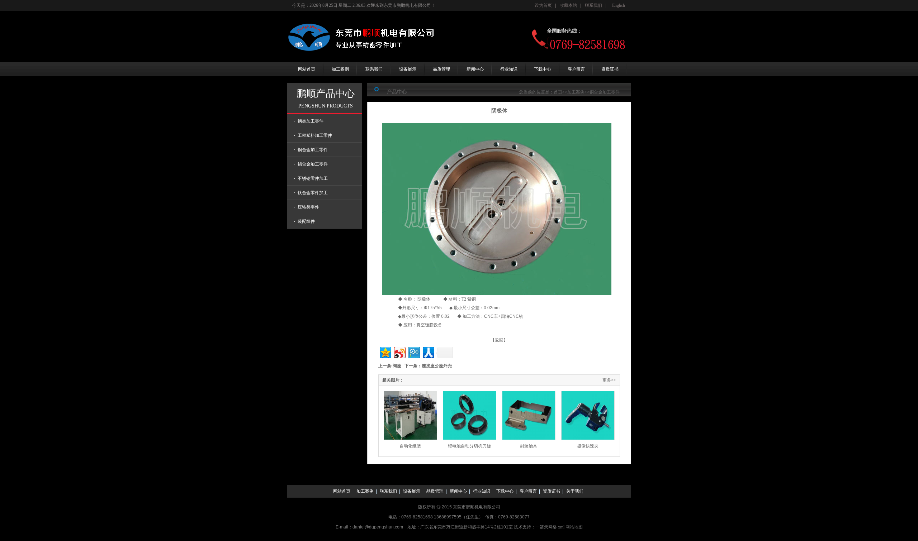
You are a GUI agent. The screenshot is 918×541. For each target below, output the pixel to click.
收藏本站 (568, 5)
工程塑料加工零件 (315, 135)
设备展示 (407, 69)
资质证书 (610, 69)
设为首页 (543, 5)
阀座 (397, 365)
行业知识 (508, 69)
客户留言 (576, 69)
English (618, 5)
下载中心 (542, 69)
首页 (558, 92)
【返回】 (499, 340)
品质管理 (441, 69)
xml (561, 527)
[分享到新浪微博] (399, 351)
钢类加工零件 (310, 121)
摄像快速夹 (587, 446)
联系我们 (593, 5)
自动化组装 (410, 446)
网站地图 (574, 527)
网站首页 (306, 69)
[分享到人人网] (428, 351)
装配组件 (306, 221)
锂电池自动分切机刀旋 (469, 446)
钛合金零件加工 (313, 192)
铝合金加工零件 (313, 164)
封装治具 (528, 446)
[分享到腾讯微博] (413, 351)
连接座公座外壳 (437, 365)
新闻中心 (475, 69)
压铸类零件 (308, 207)
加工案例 (340, 69)
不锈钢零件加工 (313, 178)
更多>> (609, 380)
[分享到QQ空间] (385, 351)
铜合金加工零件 (313, 149)
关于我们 (574, 491)
